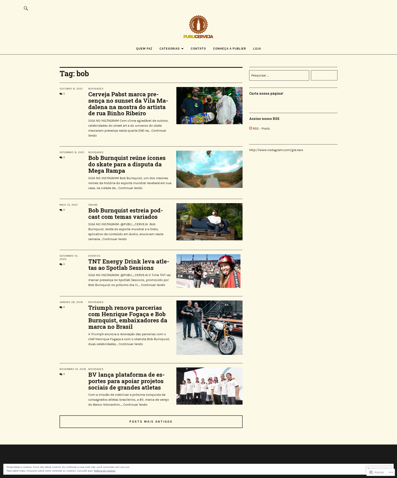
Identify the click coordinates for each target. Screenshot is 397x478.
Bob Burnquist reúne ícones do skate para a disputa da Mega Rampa (127, 164)
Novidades (96, 88)
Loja (257, 48)
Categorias (169, 48)
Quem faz (144, 48)
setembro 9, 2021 (72, 152)
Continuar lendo (130, 188)
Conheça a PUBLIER (229, 48)
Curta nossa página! (266, 93)
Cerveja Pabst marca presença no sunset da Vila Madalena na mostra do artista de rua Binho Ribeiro (128, 103)
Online (93, 204)
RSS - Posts (261, 128)
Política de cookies (105, 470)
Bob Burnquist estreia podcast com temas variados (125, 213)
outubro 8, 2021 (71, 88)
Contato (198, 48)
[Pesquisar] (26, 8)
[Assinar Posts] (250, 128)
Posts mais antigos (151, 421)
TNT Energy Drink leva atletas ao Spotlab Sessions (128, 264)
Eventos (94, 255)
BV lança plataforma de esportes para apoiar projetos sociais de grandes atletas (126, 381)
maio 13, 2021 (69, 204)
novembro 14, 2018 (73, 369)
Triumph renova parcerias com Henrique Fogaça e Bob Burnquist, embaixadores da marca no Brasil (127, 317)
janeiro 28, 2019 (71, 302)
